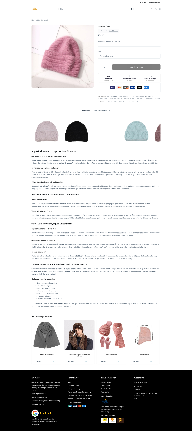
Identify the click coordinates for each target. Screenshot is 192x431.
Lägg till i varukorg (136, 67)
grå (115, 101)
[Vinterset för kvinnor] (111, 335)
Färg (99, 51)
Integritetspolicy (74, 389)
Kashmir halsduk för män (47, 354)
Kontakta (143, 2)
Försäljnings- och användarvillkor (80, 395)
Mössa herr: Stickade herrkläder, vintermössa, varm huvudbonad (135, 99)
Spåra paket (105, 386)
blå (112, 101)
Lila (124, 101)
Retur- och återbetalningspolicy (79, 392)
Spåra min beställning (39, 397)
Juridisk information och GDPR (79, 398)
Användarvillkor (107, 389)
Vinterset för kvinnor (112, 354)
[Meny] (159, 9)
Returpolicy (105, 392)
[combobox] (94, 9)
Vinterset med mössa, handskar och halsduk (79, 355)
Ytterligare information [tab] (102, 110)
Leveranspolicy (73, 386)
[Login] (151, 9)
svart (133, 101)
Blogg (70, 382)
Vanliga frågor (106, 382)
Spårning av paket (154, 2)
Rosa (128, 101)
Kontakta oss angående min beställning (46, 401)
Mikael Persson (113, 31)
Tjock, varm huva (144, 354)
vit (137, 101)
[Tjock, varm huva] (144, 335)
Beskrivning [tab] (86, 110)
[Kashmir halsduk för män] (47, 335)
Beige (108, 101)
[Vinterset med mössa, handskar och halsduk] (79, 335)
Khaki (120, 101)
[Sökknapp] (131, 9)
